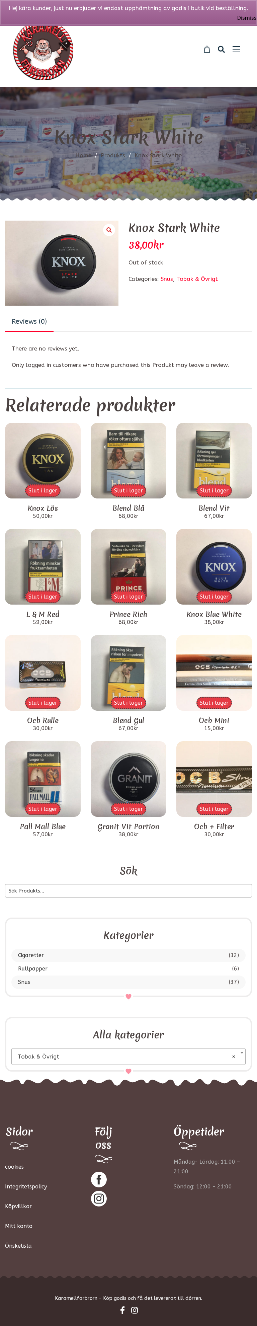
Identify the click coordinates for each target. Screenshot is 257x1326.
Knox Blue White (214, 614)
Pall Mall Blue (43, 827)
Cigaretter (31, 955)
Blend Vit (214, 508)
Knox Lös (43, 508)
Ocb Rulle (43, 720)
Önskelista (18, 1246)
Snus (24, 982)
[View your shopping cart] (206, 50)
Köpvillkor (18, 1206)
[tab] (29, 322)
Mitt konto (18, 1226)
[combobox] (128, 1056)
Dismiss (247, 17)
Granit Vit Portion (128, 827)
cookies (14, 1167)
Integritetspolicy (26, 1186)
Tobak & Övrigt (197, 279)
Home (83, 155)
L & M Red (43, 614)
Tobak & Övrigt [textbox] (126, 1056)
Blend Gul (128, 720)
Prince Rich (128, 614)
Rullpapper (33, 968)
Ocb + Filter (214, 827)
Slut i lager (42, 490)
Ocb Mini (214, 720)
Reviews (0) (29, 321)
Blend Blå (128, 508)
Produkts (116, 155)
